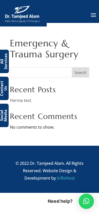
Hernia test (20, 100)
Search (80, 72)
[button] (86, 201)
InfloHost (66, 178)
